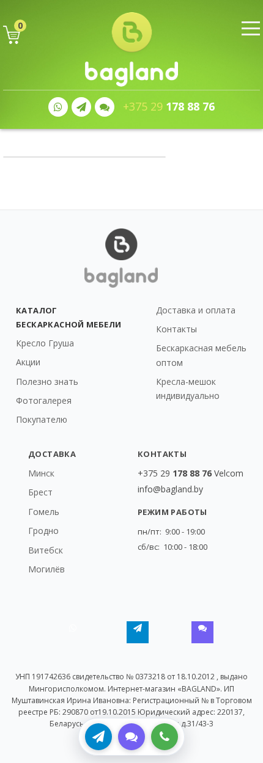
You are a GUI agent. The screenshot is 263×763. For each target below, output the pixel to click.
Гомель (43, 511)
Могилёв (46, 569)
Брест (40, 492)
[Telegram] (81, 107)
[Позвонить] (164, 736)
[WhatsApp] (58, 107)
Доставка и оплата (195, 310)
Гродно (43, 530)
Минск (41, 473)
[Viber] (104, 107)
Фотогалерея (44, 400)
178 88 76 (169, 107)
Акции (28, 362)
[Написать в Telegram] (98, 736)
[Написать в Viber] (131, 736)
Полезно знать (47, 381)
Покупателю (41, 419)
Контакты (176, 329)
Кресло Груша (45, 343)
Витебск (45, 550)
